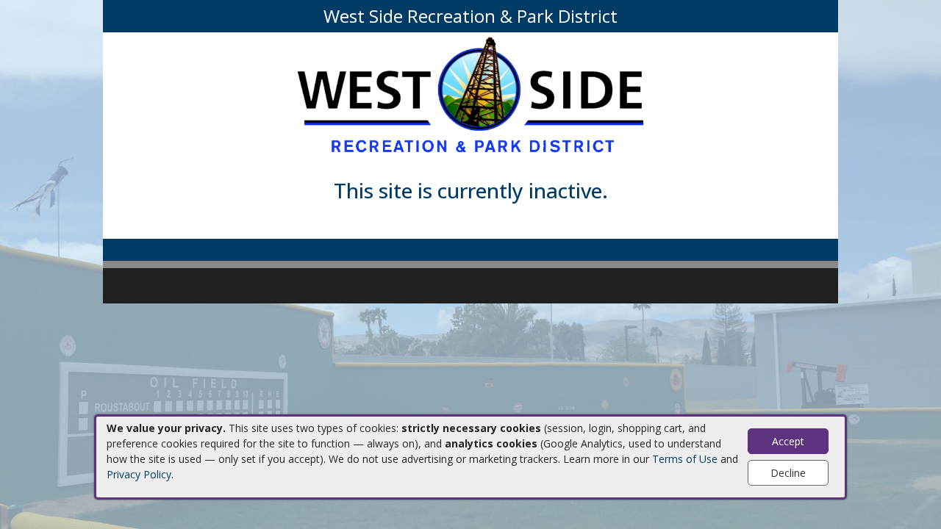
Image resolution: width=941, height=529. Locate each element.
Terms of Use (685, 459)
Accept (788, 441)
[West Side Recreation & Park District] (470, 95)
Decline (788, 473)
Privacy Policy (139, 474)
